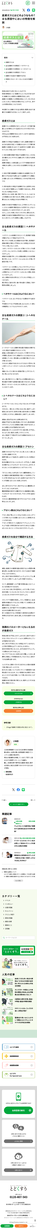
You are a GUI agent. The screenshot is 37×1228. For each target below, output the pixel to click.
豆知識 (7, 928)
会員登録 (18, 711)
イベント (7, 900)
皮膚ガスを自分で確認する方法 (16, 76)
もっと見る (18, 880)
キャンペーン (9, 911)
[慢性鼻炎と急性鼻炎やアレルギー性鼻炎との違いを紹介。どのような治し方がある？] (7, 855)
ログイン (21, 1226)
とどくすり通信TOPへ (19, 804)
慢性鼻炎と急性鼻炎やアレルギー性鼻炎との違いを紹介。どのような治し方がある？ (24, 858)
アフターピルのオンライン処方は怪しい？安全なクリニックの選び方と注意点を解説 (24, 843)
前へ (4, 800)
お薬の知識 (19, 821)
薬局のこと (19, 823)
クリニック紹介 (9, 914)
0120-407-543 (18, 1197)
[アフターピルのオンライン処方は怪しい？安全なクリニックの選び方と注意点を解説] (7, 840)
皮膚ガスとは (10, 62)
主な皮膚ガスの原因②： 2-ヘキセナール (18, 69)
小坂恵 (8, 27)
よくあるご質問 (19, 1141)
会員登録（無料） (18, 1110)
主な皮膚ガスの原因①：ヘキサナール (17, 66)
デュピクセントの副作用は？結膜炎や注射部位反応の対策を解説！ (24, 828)
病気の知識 (15, 10)
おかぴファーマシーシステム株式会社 (17, 1215)
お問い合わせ (18, 1170)
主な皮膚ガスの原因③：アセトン (16, 72)
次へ (32, 800)
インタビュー (9, 904)
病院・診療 (8, 921)
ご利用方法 (18, 702)
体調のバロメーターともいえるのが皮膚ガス (19, 80)
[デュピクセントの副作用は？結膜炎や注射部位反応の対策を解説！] (7, 821)
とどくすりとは (18, 693)
